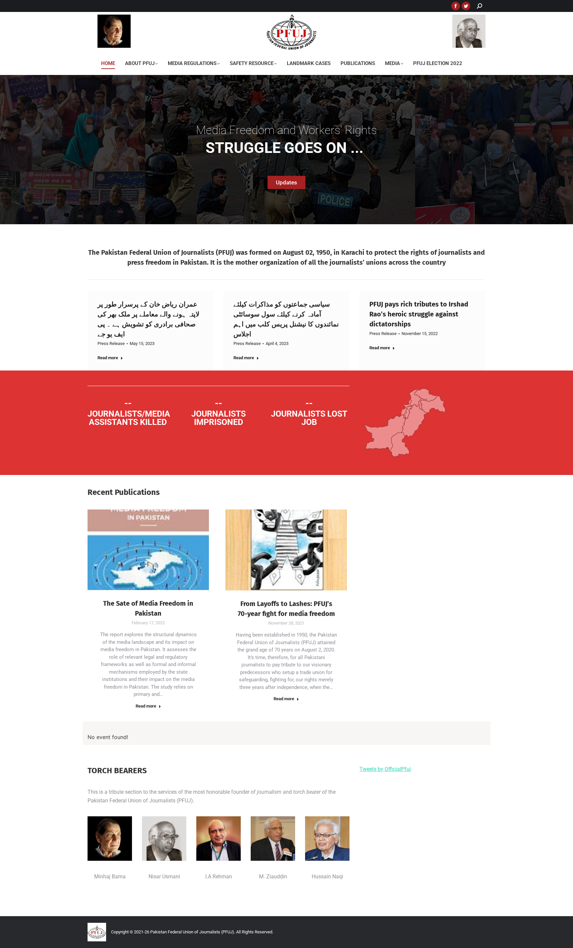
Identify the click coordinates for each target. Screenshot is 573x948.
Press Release (111, 343)
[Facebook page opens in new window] (455, 6)
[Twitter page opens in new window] (466, 6)
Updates (286, 182)
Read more (107, 357)
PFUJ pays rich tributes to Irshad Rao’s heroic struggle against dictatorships (418, 314)
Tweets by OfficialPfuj (385, 769)
